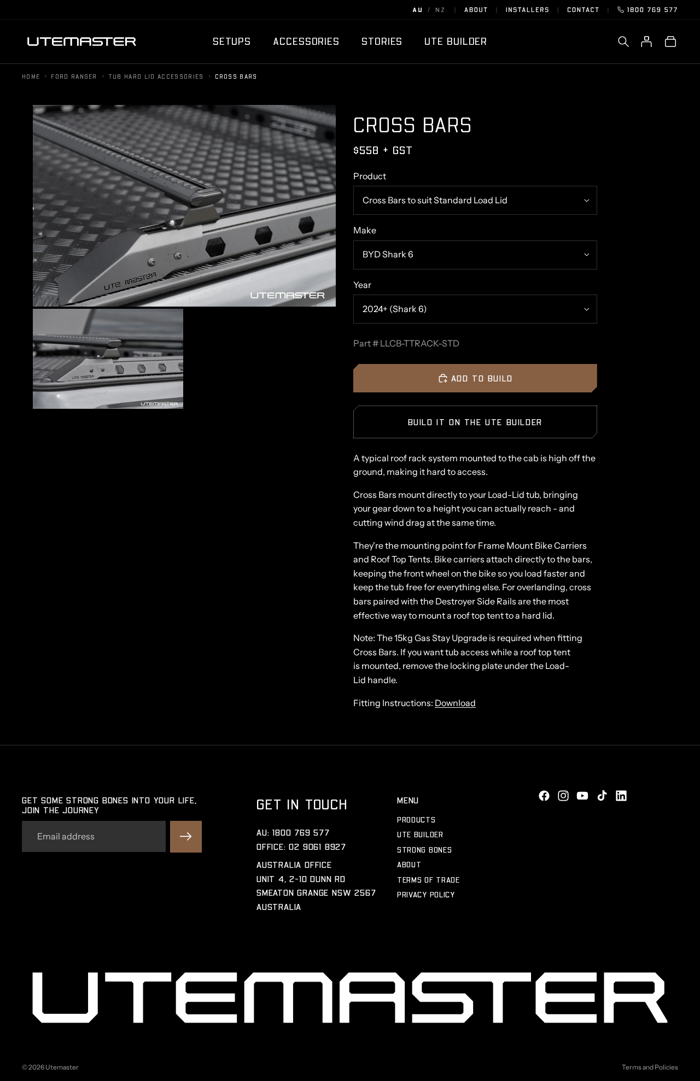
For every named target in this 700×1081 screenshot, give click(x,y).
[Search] (623, 42)
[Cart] (670, 42)
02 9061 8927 (317, 846)
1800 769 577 (652, 9)
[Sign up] (186, 837)
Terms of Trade (428, 879)
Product (369, 176)
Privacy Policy (426, 894)
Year (362, 284)
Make (364, 230)
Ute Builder (420, 834)
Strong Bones (424, 849)
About (476, 9)
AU (417, 9)
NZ (440, 9)
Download (455, 702)
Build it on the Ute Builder (475, 421)
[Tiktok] (602, 795)
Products (416, 819)
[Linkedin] (621, 795)
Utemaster (62, 1067)
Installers (528, 9)
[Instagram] (563, 795)
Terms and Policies (650, 1067)
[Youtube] (582, 795)
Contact (583, 9)
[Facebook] (544, 795)
